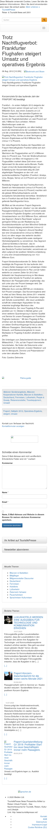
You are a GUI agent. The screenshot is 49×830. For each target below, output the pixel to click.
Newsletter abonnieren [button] (16, 549)
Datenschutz (41, 821)
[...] (5, 665)
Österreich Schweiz (18, 592)
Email (4, 502)
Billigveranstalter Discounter (22, 578)
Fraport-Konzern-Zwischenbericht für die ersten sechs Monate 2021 (28, 675)
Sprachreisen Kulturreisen (21, 597)
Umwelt (6, 402)
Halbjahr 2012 (17, 411)
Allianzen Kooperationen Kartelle (19, 393)
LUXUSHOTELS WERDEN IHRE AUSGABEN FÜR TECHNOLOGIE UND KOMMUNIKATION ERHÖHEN (28, 622)
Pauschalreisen (16, 594)
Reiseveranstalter (17, 400)
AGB (45, 819)
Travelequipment (34, 400)
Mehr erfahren (32, 6)
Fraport (6, 411)
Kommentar (7, 463)
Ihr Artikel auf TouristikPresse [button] (20, 540)
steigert (6, 413)
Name (4, 492)
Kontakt (43, 816)
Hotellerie (14, 586)
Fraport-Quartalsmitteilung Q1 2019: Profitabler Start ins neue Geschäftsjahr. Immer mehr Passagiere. (28, 745)
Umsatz (14, 413)
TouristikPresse (8, 9)
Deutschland (8, 397)
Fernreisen (20, 397)
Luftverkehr (30, 397)
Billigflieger (14, 575)
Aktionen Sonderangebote (14, 391)
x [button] (39, 6)
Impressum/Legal (39, 824)
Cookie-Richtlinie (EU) (37, 827)
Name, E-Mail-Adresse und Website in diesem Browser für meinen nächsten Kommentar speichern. (23, 517)
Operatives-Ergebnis (33, 411)
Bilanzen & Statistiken (33, 394)
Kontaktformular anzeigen (13, 426)
